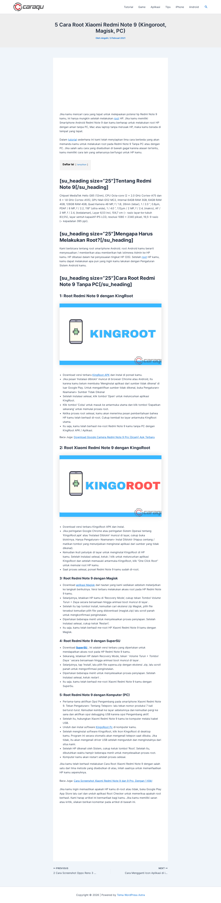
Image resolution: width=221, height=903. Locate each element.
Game (141, 7)
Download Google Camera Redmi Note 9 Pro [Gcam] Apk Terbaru (114, 437)
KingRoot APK (101, 374)
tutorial (72, 139)
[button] (206, 7)
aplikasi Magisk (85, 585)
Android (194, 7)
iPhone (180, 7)
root (116, 118)
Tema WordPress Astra (131, 895)
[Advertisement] (110, 88)
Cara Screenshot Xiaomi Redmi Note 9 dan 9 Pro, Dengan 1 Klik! (113, 780)
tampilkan (81, 164)
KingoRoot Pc (104, 727)
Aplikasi (155, 7)
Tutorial (128, 7)
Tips (168, 7)
